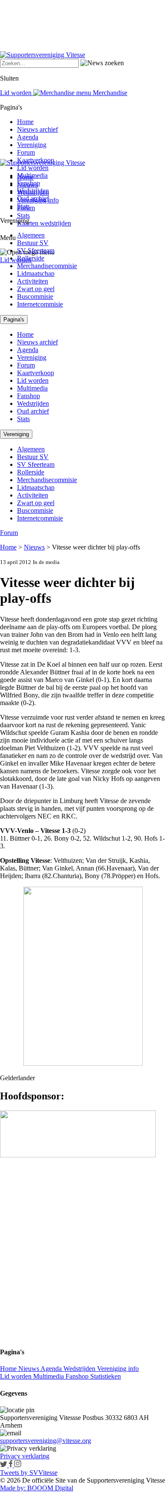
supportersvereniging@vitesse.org (45, 1440)
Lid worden (15, 259)
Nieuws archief (37, 129)
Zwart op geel (35, 288)
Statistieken (105, 1376)
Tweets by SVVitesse (28, 1472)
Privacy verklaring (24, 1456)
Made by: (13, 1488)
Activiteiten (32, 281)
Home (25, 121)
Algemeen (31, 235)
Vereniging (31, 144)
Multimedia (32, 175)
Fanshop (28, 183)
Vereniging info (118, 1368)
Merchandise (109, 92)
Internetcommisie (40, 304)
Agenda (27, 137)
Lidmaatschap (35, 273)
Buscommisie (35, 296)
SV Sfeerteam (35, 250)
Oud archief (33, 198)
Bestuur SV (33, 242)
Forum (26, 152)
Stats (23, 215)
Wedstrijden (33, 190)
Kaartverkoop (35, 160)
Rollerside (30, 258)
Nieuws (34, 547)
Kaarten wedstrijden (44, 223)
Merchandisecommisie (47, 265)
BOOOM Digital (49, 1488)
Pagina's (13, 319)
